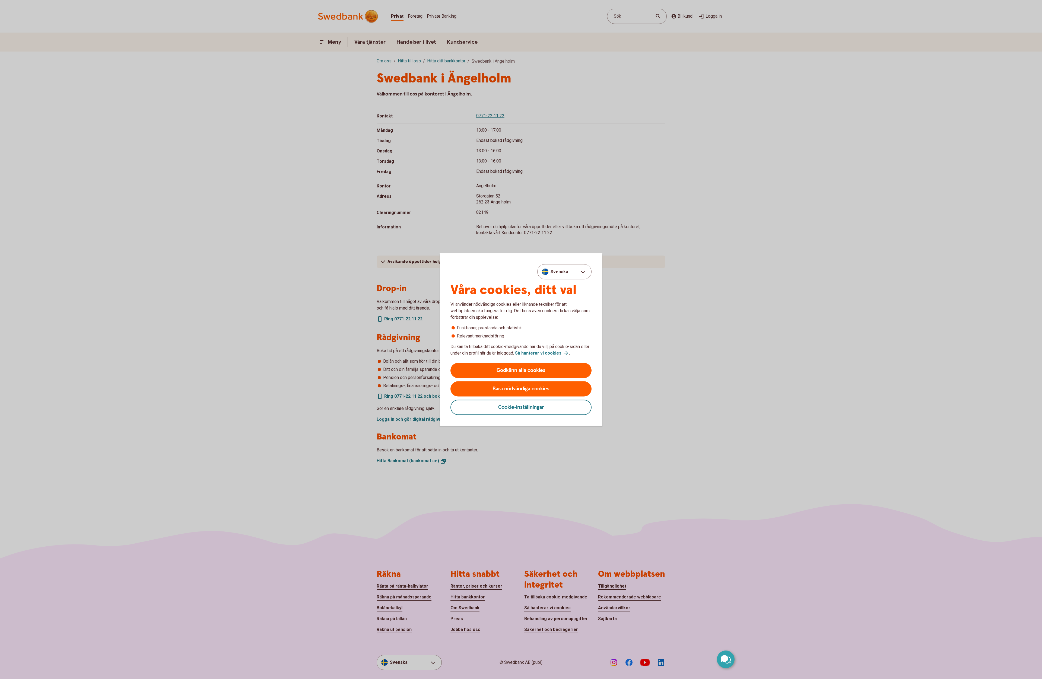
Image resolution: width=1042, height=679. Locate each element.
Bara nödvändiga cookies (521, 388)
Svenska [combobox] (559, 271)
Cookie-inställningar (521, 407)
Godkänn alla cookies (521, 370)
